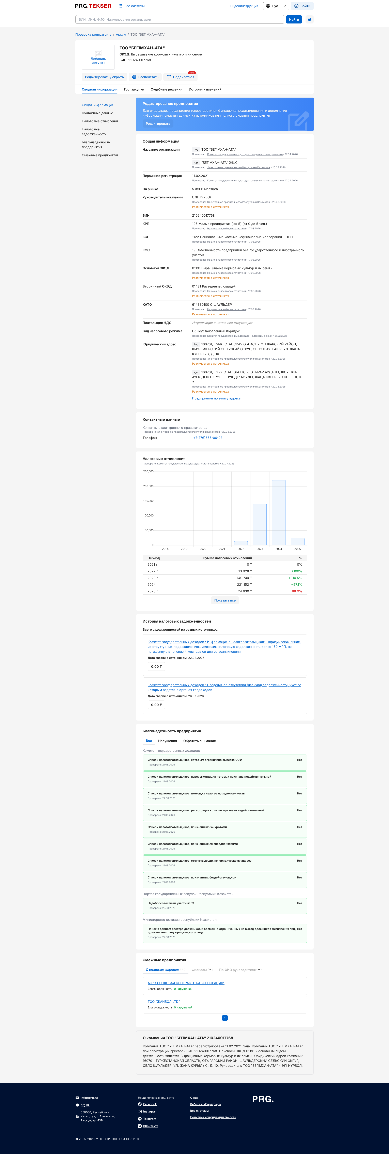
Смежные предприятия (100, 155)
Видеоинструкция (244, 6)
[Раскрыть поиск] (310, 19)
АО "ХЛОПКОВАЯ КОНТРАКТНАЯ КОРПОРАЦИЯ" (186, 983)
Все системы (199, 1110)
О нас (194, 1097)
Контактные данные (97, 113)
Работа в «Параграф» (205, 1104)
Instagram (150, 1111)
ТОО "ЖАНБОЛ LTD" (164, 1002)
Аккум (121, 34)
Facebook (150, 1104)
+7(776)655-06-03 (207, 438)
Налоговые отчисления (100, 121)
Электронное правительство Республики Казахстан (238, 167)
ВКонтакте (150, 1126)
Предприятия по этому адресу (216, 398)
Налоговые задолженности (94, 131)
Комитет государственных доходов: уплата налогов (188, 463)
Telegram (149, 1118)
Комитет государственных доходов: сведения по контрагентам (245, 154)
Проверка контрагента (93, 34)
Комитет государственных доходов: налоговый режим (239, 335)
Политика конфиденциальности (213, 1117)
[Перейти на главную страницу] (93, 6)
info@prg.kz (89, 1097)
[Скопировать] (304, 152)
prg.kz (85, 1105)
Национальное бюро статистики (226, 228)
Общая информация (97, 105)
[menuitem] (103, 105)
